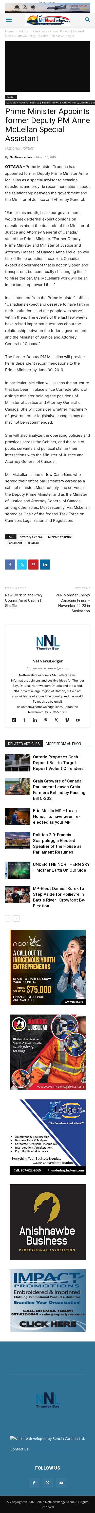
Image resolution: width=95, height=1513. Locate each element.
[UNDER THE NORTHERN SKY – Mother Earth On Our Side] (17, 870)
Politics (23, 31)
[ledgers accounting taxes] (48, 1137)
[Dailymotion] (15, 720)
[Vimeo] (69, 720)
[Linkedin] (45, 564)
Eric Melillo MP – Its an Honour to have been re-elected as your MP (56, 816)
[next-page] (16, 918)
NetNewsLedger (21, 157)
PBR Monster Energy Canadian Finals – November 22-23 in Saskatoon (73, 603)
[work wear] (48, 1052)
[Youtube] (79, 720)
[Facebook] (10, 564)
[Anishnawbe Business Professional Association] (48, 1222)
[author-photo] (47, 654)
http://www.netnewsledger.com (47, 668)
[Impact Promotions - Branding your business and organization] (48, 1300)
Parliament (14, 543)
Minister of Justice (60, 537)
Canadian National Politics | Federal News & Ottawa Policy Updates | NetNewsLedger (44, 33)
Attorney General (31, 537)
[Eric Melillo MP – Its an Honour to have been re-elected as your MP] (17, 816)
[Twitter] (22, 564)
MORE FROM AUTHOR (63, 744)
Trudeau (33, 543)
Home (9, 31)
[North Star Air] (47, 8)
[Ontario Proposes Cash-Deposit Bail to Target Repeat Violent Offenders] (17, 762)
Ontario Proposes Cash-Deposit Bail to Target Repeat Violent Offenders (58, 762)
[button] (9, 20)
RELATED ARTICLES (24, 744)
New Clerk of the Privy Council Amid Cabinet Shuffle (23, 600)
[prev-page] (8, 918)
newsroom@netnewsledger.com (57, 1449)
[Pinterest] (33, 564)
